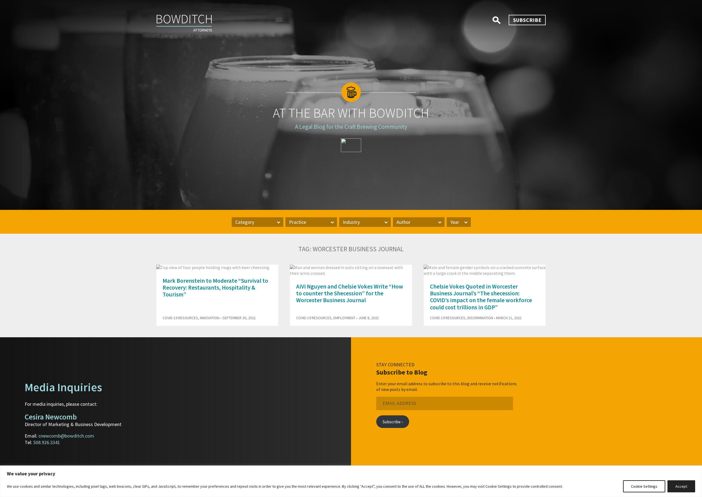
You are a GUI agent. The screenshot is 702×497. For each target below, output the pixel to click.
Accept (681, 486)
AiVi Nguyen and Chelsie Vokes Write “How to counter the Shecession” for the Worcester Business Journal (349, 293)
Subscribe (527, 19)
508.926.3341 (46, 442)
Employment (344, 317)
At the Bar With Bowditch (351, 113)
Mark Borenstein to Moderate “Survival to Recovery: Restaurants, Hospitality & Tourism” (215, 287)
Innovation (209, 317)
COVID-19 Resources (180, 317)
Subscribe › (393, 421)
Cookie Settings (644, 486)
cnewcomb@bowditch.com (66, 436)
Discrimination (480, 317)
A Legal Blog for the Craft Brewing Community (351, 126)
